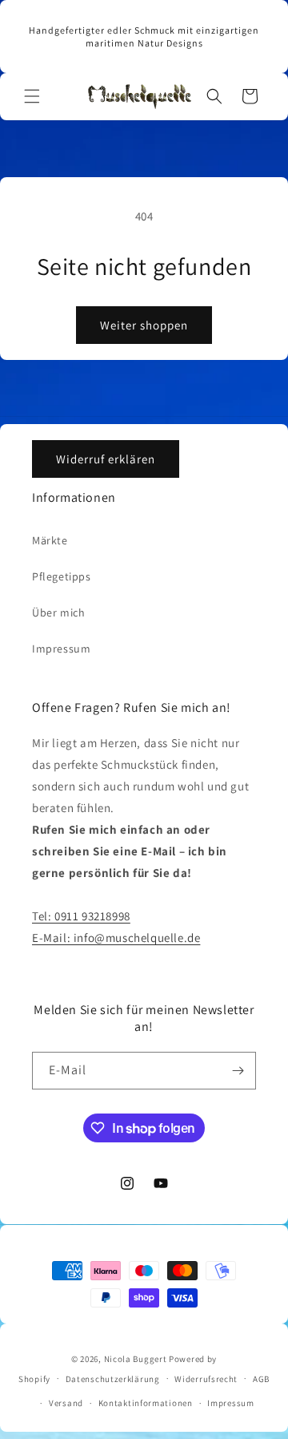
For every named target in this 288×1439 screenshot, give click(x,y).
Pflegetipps (61, 576)
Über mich (58, 612)
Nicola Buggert (135, 1358)
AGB (261, 1378)
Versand (66, 1403)
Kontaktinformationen (145, 1403)
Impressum (61, 648)
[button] (32, 96)
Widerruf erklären (105, 459)
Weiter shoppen (144, 325)
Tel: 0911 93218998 (81, 916)
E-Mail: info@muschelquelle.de (116, 937)
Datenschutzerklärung (113, 1378)
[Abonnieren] (237, 1070)
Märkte (50, 540)
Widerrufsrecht (206, 1378)
